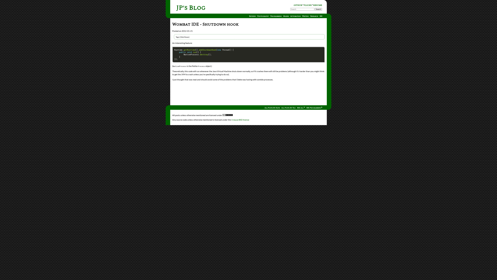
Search (318, 9)
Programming (276, 16)
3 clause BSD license (240, 119)
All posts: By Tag (288, 108)
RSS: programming (313, 108)
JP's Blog (191, 8)
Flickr (308, 5)
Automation (295, 16)
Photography (263, 16)
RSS (321, 16)
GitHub (298, 5)
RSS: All (300, 108)
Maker (286, 16)
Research (314, 16)
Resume (317, 5)
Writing (305, 16)
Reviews (252, 16)
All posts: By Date (272, 108)
